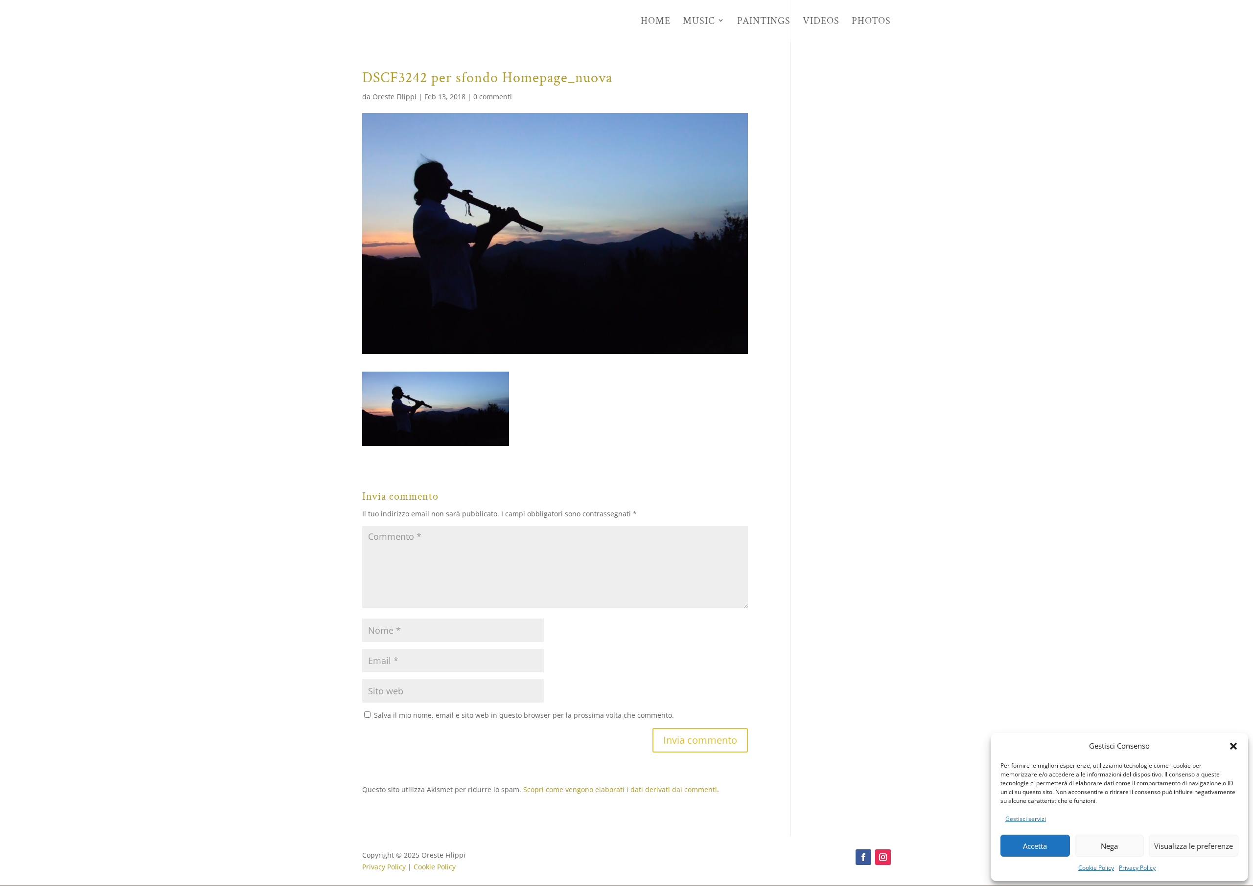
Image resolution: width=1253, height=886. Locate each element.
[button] (1233, 746)
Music (699, 21)
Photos (871, 21)
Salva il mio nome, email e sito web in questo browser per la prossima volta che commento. (524, 715)
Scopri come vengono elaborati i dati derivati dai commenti (620, 789)
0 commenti (492, 96)
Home (656, 21)
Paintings (763, 21)
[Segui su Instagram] (883, 857)
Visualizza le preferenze (1193, 846)
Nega (1109, 846)
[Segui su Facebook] (863, 857)
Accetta (1035, 846)
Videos (821, 21)
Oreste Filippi (394, 96)
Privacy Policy (1137, 868)
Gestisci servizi (1025, 819)
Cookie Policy (1096, 868)
